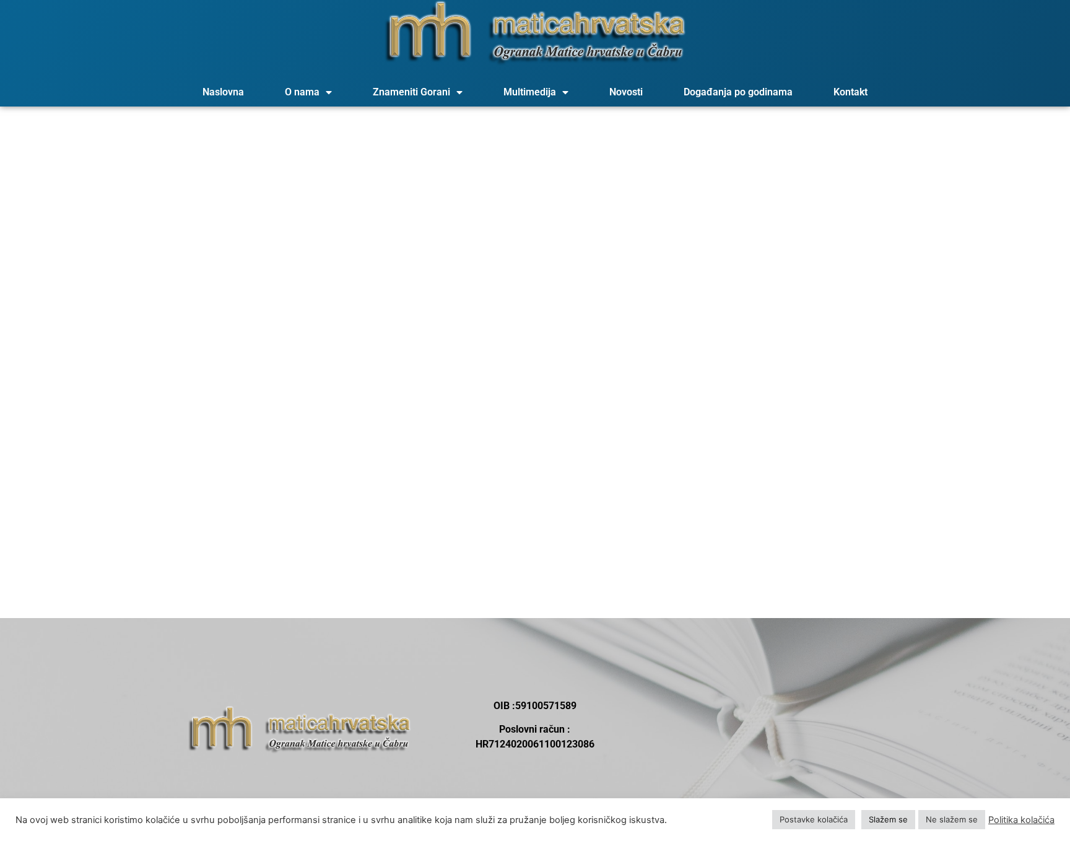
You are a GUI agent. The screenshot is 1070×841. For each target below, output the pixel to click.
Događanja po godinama (738, 92)
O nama (302, 92)
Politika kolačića (1021, 820)
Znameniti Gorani (411, 92)
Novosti (626, 92)
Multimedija (529, 92)
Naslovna (223, 92)
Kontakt (850, 92)
